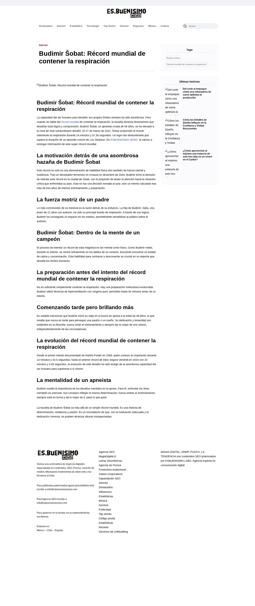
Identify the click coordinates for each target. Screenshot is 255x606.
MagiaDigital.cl (107, 456)
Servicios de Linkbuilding (113, 531)
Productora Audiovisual (112, 469)
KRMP (185, 451)
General (124, 26)
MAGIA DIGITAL (170, 451)
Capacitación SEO (109, 478)
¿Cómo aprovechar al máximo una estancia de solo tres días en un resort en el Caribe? (197, 155)
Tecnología (93, 26)
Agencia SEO (107, 451)
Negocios (138, 26)
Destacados (45, 26)
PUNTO (195, 451)
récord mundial (70, 121)
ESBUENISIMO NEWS (124, 139)
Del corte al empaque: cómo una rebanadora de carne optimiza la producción (197, 93)
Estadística (76, 26)
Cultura (165, 26)
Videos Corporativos (111, 474)
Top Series (109, 26)
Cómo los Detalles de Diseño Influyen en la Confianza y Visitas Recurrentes (195, 124)
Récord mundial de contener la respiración (186, 64)
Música (152, 26)
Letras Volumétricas (110, 460)
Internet (61, 26)
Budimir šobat (173, 58)
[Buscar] (185, 26)
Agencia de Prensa (110, 465)
